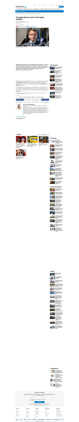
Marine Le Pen (34, 97)
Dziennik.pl (28, 408)
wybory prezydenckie (26, 97)
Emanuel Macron (40, 97)
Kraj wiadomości (46, 134)
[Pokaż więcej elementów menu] (63, 9)
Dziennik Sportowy (38, 13)
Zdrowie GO (26, 13)
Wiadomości (18, 11)
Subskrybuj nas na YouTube (22, 26)
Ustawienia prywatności (56, 419)
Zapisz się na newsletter (32, 26)
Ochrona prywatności (41, 419)
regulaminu (40, 399)
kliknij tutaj (44, 405)
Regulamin (34, 419)
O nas (21, 419)
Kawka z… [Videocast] (31, 13)
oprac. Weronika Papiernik (24, 22)
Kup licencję (25, 93)
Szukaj (62, 6)
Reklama (25, 419)
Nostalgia (22, 13)
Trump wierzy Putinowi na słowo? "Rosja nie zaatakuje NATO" (21, 118)
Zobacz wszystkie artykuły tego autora (21, 116)
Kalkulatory (58, 408)
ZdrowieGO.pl (47, 408)
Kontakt (17, 419)
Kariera (30, 419)
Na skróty (17, 408)
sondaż (20, 97)
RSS (62, 419)
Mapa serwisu (48, 419)
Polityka (23, 11)
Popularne (40, 134)
